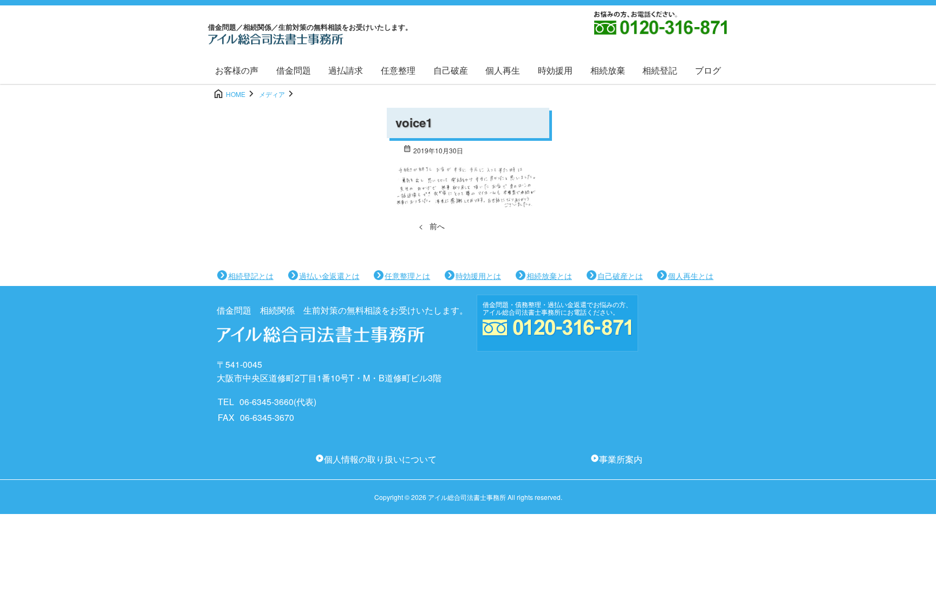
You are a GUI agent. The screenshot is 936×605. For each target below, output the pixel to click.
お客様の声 (236, 70)
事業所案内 (620, 459)
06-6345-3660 (266, 401)
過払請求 (345, 70)
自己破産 (450, 70)
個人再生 (502, 70)
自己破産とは (620, 275)
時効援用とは (478, 275)
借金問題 (293, 70)
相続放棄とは (549, 275)
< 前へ (432, 225)
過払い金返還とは (329, 275)
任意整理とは (407, 275)
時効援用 (555, 70)
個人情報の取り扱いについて (380, 459)
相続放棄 (607, 70)
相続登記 (659, 70)
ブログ (708, 70)
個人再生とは (690, 275)
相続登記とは (251, 275)
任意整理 (398, 70)
